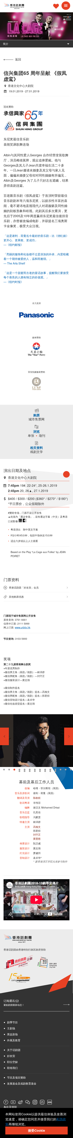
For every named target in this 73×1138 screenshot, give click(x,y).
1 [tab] (4, 769)
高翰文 (37, 827)
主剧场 (11, 1028)
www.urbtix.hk (22, 627)
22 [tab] (55, 771)
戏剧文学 (36, 452)
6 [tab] (29, 769)
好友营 (11, 1056)
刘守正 (37, 834)
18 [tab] (35, 771)
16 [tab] (24, 771)
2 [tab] (9, 769)
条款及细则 (10, 1107)
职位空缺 (12, 1062)
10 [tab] (50, 769)
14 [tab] (71, 769)
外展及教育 (13, 1040)
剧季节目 (12, 1022)
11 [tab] (55, 769)
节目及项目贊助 (16, 1077)
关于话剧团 (13, 1050)
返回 (18, 59)
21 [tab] (50, 771)
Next (68, 736)
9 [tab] (45, 769)
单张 (31, 435)
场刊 (42, 435)
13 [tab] (65, 769)
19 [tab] (40, 771)
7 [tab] (35, 769)
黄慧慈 (37, 838)
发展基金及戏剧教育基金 (21, 1083)
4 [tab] (19, 769)
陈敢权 (37, 798)
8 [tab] (40, 769)
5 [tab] (24, 769)
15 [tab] (19, 771)
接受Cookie (36, 1130)
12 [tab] (60, 769)
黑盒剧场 (12, 1034)
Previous (4, 736)
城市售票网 (36, 419)
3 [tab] (14, 769)
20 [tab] (45, 771)
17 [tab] (29, 771)
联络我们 (12, 1068)
